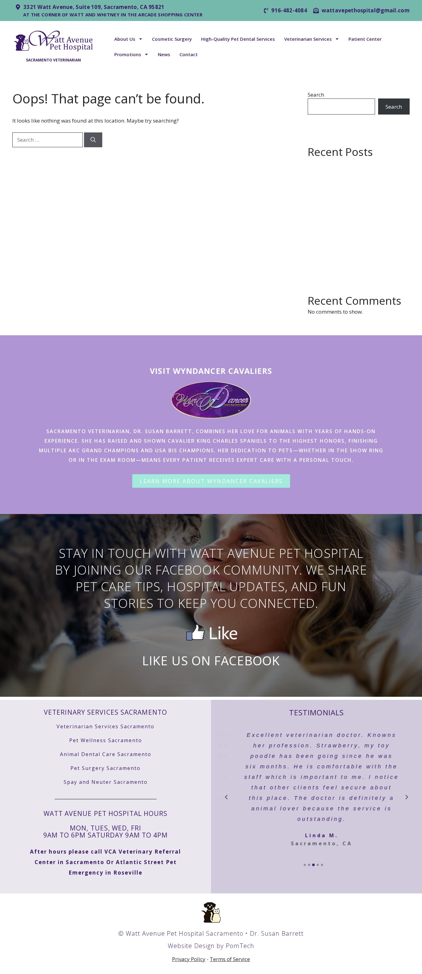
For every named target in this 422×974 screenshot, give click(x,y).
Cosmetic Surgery (172, 39)
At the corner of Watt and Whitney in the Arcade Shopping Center (112, 14)
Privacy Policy (188, 959)
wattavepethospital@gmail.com (366, 10)
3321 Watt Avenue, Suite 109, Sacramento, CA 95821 (94, 6)
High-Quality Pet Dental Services (238, 39)
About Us (124, 39)
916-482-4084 (289, 10)
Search (316, 94)
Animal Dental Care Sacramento (105, 754)
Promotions (127, 54)
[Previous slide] (226, 797)
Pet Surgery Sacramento (105, 768)
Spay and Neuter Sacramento (106, 782)
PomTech (240, 946)
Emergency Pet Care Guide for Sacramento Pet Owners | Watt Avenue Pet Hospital (355, 170)
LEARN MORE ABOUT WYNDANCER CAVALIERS (211, 481)
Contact (188, 54)
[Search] (93, 139)
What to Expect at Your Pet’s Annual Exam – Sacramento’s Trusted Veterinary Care (357, 251)
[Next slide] (406, 797)
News (164, 54)
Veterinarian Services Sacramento (105, 726)
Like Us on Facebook (211, 660)
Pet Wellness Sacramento (105, 740)
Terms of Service (230, 959)
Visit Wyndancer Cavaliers (211, 371)
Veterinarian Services (308, 39)
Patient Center (365, 39)
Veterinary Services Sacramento (105, 712)
